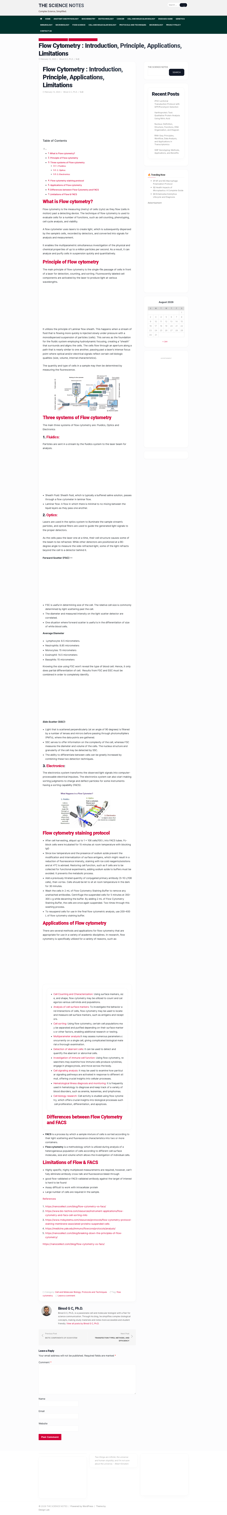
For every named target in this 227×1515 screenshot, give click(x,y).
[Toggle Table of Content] (45, 149)
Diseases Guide (165, 19)
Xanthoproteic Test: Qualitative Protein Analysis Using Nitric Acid (167, 115)
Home (47, 19)
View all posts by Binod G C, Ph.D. (82, 1323)
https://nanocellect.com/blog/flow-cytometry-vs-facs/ (75, 1206)
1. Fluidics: (61, 166)
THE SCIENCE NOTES (61, 5)
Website (43, 1423)
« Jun (164, 341)
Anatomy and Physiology (66, 19)
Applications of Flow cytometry (66, 185)
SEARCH (177, 72)
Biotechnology (106, 19)
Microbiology (62, 25)
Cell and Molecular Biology (141, 19)
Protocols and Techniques (132, 25)
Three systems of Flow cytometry (67, 162)
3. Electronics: (63, 174)
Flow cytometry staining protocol (67, 180)
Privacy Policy (173, 25)
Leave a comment (66, 1295)
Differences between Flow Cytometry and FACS (74, 189)
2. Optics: (61, 170)
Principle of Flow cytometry (64, 158)
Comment (45, 1362)
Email (42, 1411)
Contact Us (46, 31)
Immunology (46, 25)
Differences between (68, 1117)
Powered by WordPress (81, 1506)
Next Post (112, 1337)
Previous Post (61, 1335)
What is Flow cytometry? (62, 153)
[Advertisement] (87, 117)
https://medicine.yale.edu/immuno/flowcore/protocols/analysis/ (80, 1228)
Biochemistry (88, 19)
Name (42, 1399)
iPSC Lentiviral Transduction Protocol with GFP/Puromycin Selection (167, 104)
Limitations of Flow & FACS (63, 194)
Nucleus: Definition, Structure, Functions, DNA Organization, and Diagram (166, 127)
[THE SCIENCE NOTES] (41, 19)
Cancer (120, 19)
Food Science (78, 25)
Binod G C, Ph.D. (66, 59)
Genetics (180, 19)
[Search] (183, 5)
